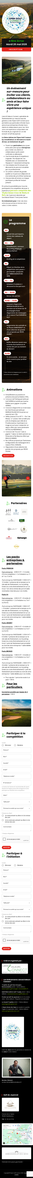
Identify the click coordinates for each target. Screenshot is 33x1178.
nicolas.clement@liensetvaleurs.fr (11, 1082)
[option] (16, 478)
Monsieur (8, 745)
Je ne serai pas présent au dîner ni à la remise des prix (17, 821)
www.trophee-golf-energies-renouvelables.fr (15, 989)
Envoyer (6, 847)
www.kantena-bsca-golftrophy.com (17, 994)
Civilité (4, 743)
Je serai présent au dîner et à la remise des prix (17, 816)
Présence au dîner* (7, 813)
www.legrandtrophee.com (9, 1004)
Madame (20, 745)
